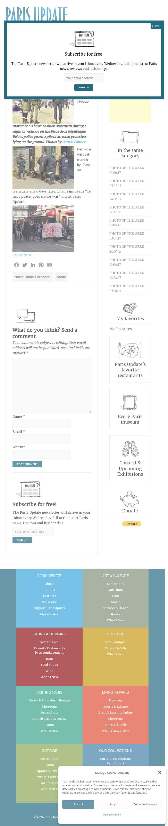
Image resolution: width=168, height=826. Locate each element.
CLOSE (156, 26)
